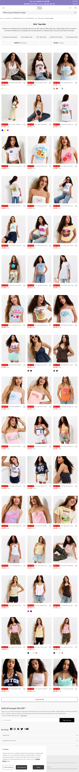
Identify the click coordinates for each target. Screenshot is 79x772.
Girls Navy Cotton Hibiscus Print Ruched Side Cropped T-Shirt (22, 285)
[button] (3, 8)
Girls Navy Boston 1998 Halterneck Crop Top (18, 689)
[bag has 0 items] (75, 8)
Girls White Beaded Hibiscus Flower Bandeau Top (19, 406)
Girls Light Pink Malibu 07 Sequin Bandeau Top (18, 446)
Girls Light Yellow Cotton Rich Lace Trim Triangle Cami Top (47, 647)
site (60, 762)
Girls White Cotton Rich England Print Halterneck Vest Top (47, 446)
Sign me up (67, 720)
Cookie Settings (8, 767)
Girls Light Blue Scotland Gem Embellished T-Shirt (45, 285)
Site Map (49, 767)
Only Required (21, 767)
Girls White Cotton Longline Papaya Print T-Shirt (18, 206)
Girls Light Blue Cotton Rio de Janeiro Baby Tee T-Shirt (20, 325)
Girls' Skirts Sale (41, 37)
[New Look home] (39, 8)
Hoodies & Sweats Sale (10, 37)
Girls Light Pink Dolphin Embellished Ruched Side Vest (46, 689)
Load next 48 (39, 699)
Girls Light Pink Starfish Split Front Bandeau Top (44, 526)
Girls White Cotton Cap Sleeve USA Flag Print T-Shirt (20, 166)
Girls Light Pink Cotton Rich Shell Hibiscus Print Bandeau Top (48, 406)
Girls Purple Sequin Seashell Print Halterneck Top (18, 526)
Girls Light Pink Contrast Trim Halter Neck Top (18, 647)
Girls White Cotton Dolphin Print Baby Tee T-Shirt (19, 245)
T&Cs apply (24, 715)
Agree (38, 767)
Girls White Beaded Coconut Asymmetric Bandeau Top (20, 565)
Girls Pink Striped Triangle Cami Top (41, 605)
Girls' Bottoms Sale (26, 37)
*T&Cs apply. (75, 1)
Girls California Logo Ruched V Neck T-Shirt (17, 486)
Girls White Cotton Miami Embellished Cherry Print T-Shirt (47, 245)
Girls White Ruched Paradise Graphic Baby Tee (18, 365)
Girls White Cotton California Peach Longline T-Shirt (45, 166)
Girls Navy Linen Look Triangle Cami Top (42, 365)
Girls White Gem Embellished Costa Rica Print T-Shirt (46, 325)
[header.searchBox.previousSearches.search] (75, 13)
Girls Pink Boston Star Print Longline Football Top (45, 83)
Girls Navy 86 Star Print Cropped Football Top (44, 486)
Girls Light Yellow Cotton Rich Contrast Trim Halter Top (20, 605)
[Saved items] (70, 8)
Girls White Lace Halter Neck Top (14, 83)
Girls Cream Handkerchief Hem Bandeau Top (43, 124)
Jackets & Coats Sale (56, 37)
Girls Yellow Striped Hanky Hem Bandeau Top (18, 124)
